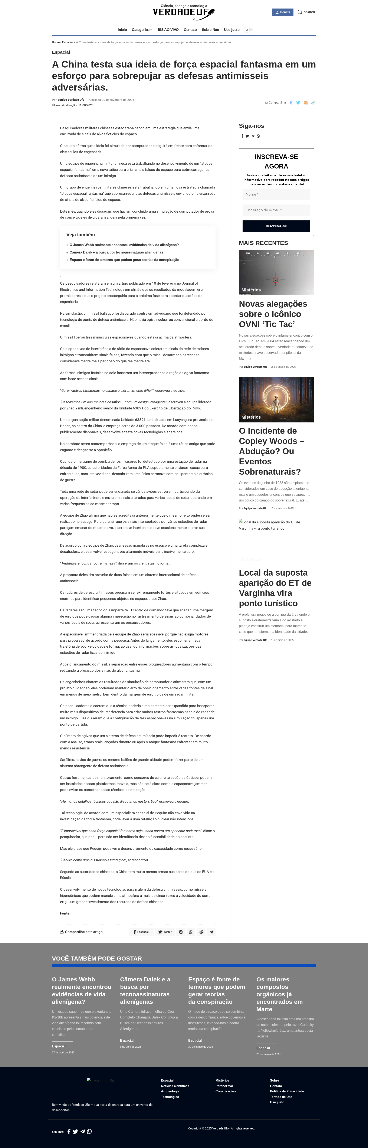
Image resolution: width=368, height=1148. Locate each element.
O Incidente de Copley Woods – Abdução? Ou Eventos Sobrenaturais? (271, 451)
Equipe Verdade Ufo (71, 99)
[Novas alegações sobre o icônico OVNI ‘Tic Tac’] (276, 272)
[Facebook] (242, 136)
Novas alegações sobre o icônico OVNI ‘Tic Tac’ (273, 314)
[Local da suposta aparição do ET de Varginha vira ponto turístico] (276, 541)
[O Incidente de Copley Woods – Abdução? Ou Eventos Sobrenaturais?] (276, 399)
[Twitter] (247, 136)
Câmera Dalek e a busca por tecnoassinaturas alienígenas (116, 252)
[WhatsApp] (258, 136)
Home (56, 42)
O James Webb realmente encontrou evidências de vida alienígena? (124, 245)
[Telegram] (253, 136)
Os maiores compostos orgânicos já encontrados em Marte (279, 994)
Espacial (67, 42)
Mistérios (251, 289)
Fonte (64, 913)
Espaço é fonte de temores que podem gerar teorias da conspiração (124, 260)
